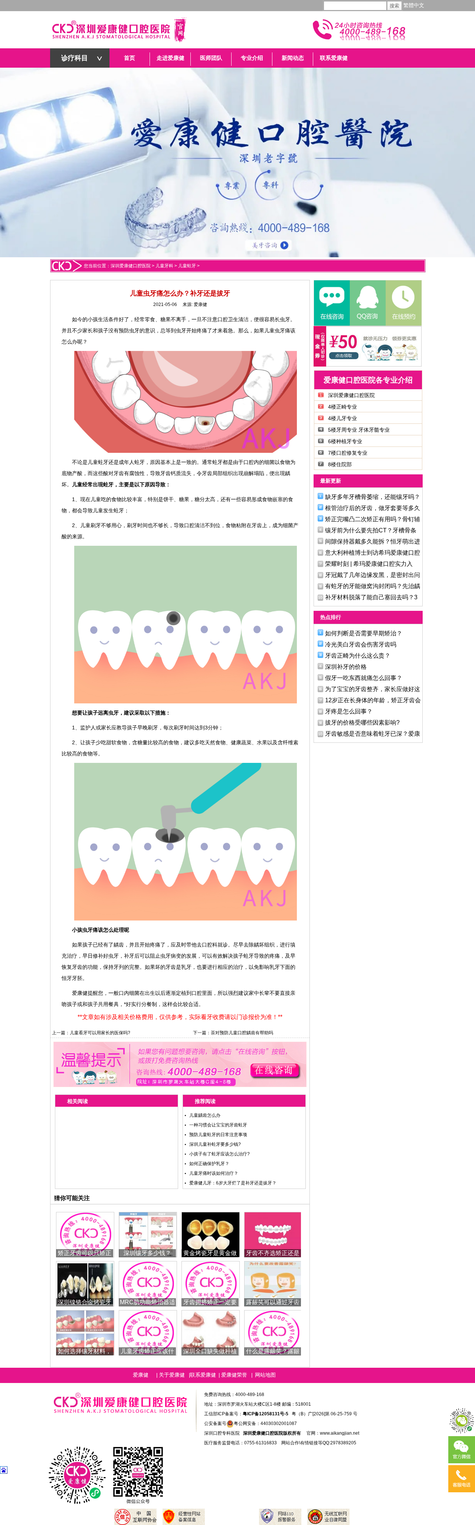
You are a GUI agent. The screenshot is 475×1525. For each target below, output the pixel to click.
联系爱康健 (334, 58)
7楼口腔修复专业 (347, 453)
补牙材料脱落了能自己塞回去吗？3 (371, 597)
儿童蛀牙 (187, 265)
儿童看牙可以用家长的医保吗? (100, 1032)
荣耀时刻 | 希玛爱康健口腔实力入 (369, 564)
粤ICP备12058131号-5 (265, 1413)
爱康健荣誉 (234, 1375)
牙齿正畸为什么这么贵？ (357, 655)
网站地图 (265, 1375)
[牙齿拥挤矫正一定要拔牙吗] (210, 1283)
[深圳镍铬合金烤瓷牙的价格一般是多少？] (85, 1283)
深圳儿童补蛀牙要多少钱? (215, 1144)
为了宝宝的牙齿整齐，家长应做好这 (372, 689)
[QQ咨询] (367, 303)
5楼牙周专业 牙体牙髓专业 (359, 430)
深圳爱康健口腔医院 (131, 265)
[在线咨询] (332, 303)
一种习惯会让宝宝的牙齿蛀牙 (218, 1125)
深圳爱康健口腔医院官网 (118, 30)
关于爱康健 (172, 1375)
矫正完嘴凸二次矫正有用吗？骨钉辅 (372, 519)
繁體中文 (413, 5)
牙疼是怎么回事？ (349, 711)
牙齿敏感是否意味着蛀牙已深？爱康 (372, 734)
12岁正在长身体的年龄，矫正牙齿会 (373, 700)
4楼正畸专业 (342, 407)
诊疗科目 (74, 58)
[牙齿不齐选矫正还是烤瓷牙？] (273, 1234)
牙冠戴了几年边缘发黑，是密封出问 (372, 575)
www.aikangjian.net (339, 1433)
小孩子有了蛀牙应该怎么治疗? (219, 1154)
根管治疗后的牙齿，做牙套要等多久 (372, 508)
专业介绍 (252, 58)
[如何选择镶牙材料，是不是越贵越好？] (85, 1332)
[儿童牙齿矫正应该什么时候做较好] (148, 1332)
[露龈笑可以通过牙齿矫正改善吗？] (273, 1283)
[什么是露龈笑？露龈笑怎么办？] (273, 1332)
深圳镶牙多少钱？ (147, 1253)
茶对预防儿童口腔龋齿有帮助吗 (242, 1032)
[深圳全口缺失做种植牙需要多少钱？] (210, 1332)
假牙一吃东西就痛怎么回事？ (363, 678)
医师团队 (211, 58)
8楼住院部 (340, 464)
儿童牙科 (164, 265)
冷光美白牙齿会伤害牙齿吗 (360, 644)
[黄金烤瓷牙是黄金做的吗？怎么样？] (210, 1234)
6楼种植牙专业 (345, 441)
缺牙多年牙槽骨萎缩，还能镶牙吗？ (372, 497)
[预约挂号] (403, 303)
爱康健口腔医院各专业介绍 (368, 380)
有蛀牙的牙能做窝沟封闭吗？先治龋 (372, 586)
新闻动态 (293, 58)
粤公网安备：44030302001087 (265, 1423)
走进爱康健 (170, 58)
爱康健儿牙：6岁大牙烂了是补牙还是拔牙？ (232, 1183)
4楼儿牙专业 (342, 418)
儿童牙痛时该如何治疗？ (213, 1173)
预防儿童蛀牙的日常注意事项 (218, 1134)
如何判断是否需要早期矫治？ (363, 633)
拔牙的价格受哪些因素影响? (362, 722)
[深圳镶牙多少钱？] (148, 1234)
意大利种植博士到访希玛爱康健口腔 (372, 552)
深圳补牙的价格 (346, 667)
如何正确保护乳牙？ (209, 1163)
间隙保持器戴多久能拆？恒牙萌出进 (372, 541)
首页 (129, 58)
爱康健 (200, 304)
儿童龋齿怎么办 (204, 1115)
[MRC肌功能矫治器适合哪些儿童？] (148, 1283)
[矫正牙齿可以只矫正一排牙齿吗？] (85, 1234)
